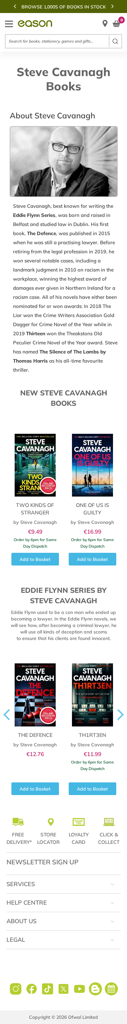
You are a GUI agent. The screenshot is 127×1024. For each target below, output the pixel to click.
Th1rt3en (92, 735)
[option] (63, 7)
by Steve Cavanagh (35, 522)
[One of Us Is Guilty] (92, 461)
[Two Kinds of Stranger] (35, 461)
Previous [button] (14, 6)
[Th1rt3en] (92, 690)
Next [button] (112, 6)
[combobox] (63, 41)
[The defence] (35, 690)
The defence (35, 735)
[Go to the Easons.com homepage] (35, 23)
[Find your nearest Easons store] (105, 23)
